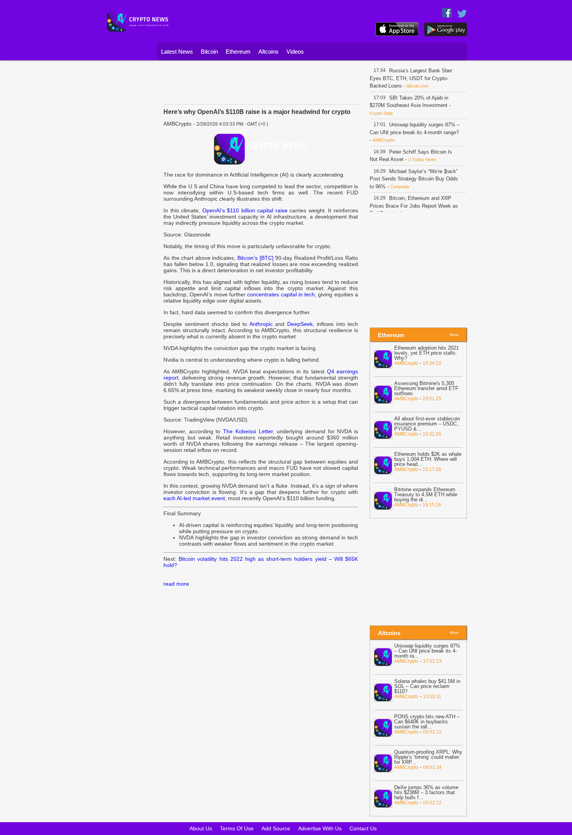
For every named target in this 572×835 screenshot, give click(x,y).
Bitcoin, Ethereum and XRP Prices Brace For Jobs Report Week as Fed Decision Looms (414, 205)
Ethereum (238, 51)
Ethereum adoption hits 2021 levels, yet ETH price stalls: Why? (426, 353)
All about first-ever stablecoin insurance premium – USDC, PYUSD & (427, 424)
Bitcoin (209, 51)
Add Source (275, 828)
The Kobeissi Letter (247, 431)
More (454, 335)
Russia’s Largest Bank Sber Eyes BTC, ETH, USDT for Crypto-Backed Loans (411, 78)
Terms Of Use (237, 828)
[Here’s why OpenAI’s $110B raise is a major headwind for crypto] (260, 149)
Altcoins (268, 51)
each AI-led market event (194, 498)
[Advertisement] (128, 181)
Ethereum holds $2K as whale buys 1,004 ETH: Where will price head (427, 459)
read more (176, 584)
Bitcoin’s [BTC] (255, 258)
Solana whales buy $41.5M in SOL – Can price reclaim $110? (427, 686)
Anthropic (261, 324)
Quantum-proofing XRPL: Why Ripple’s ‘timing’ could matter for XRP (428, 757)
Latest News (177, 51)
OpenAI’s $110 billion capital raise (245, 210)
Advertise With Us (320, 828)
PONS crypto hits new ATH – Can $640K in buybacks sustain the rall (427, 722)
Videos (295, 51)
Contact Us (363, 828)
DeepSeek (300, 324)
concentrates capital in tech (281, 294)
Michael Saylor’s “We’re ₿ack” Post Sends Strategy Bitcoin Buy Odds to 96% (414, 178)
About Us (200, 828)
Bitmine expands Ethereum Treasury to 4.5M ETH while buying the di (425, 494)
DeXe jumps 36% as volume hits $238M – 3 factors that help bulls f (426, 792)
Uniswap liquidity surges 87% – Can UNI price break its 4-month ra (427, 651)
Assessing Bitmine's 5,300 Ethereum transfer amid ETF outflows (426, 388)
